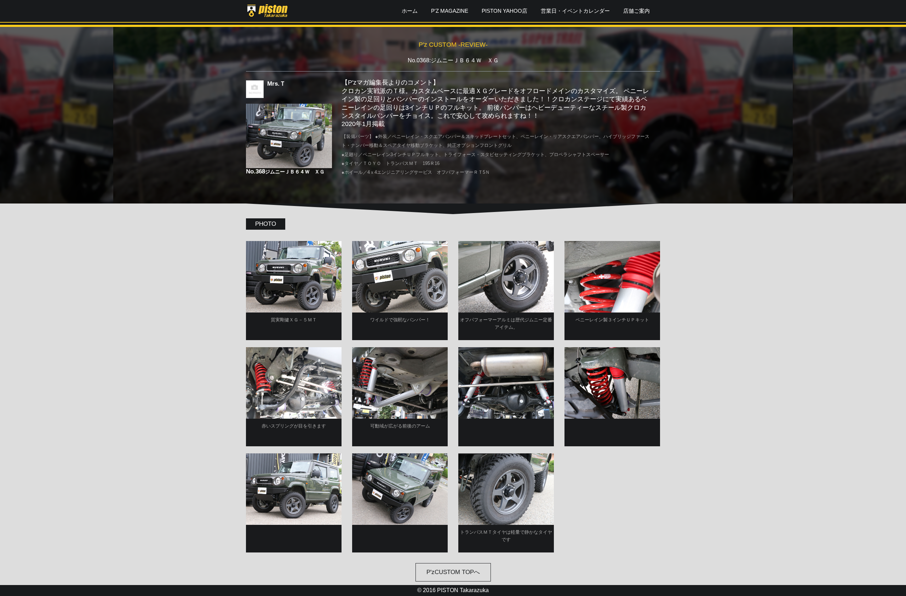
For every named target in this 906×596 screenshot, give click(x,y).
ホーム (410, 11)
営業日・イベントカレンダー (575, 11)
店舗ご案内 (636, 11)
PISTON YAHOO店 (504, 11)
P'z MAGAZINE (449, 11)
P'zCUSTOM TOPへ (453, 572)
